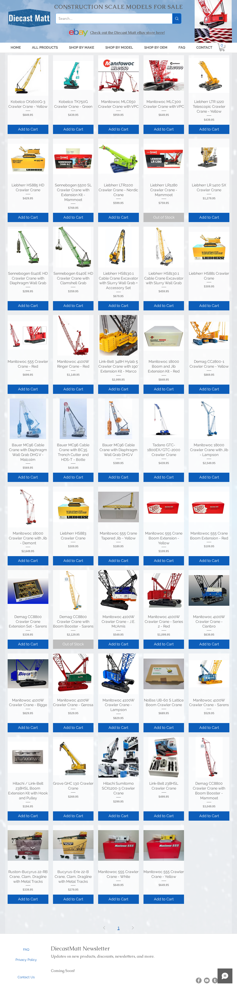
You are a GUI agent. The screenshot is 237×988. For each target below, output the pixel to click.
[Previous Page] (104, 928)
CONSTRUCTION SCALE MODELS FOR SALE (118, 6)
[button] (119, 47)
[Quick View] (28, 75)
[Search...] (176, 18)
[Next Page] (133, 928)
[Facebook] (199, 980)
